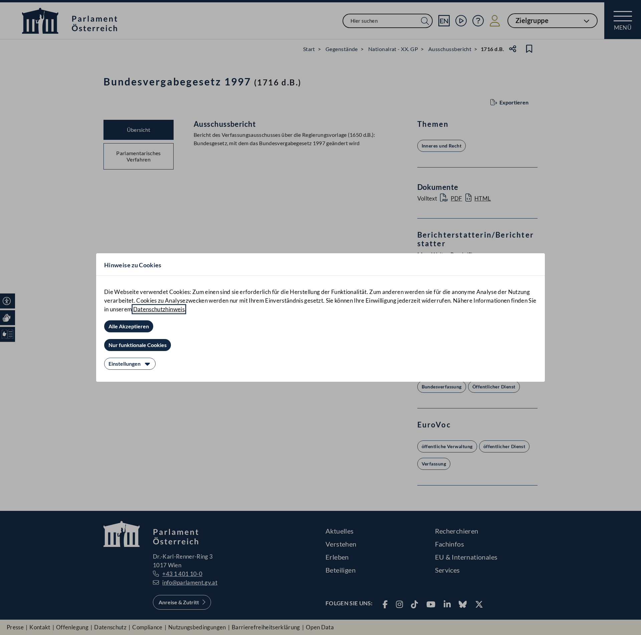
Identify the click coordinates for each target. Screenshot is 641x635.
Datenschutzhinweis (159, 309)
